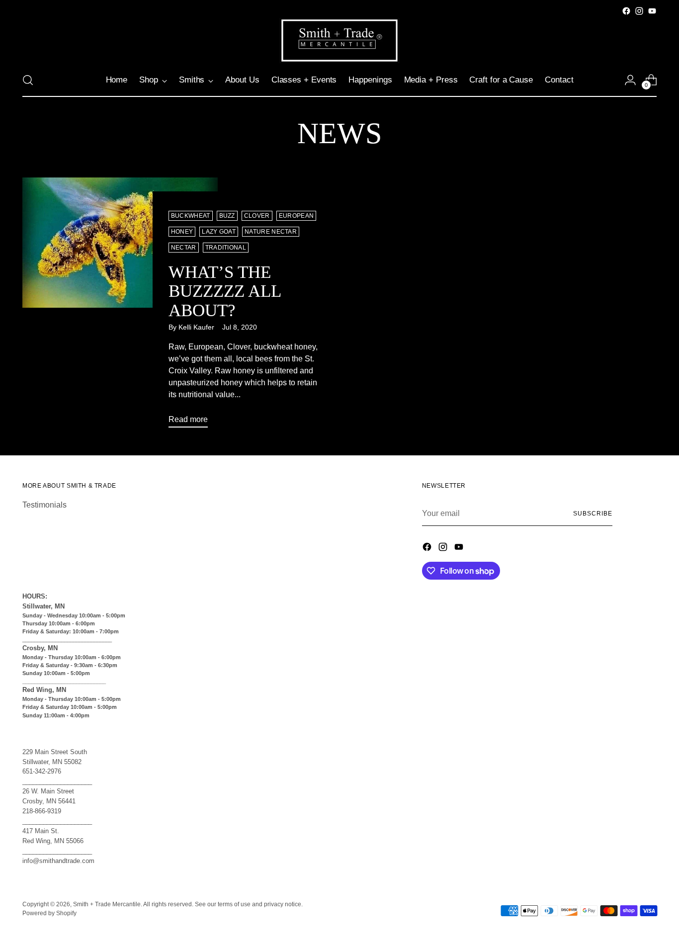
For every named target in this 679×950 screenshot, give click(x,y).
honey (182, 231)
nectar (183, 247)
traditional (225, 247)
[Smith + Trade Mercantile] (339, 40)
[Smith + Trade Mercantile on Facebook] (626, 10)
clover (257, 215)
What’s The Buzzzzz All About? (225, 291)
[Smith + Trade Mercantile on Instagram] (639, 10)
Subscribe (592, 513)
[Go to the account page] (630, 80)
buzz (227, 215)
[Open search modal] (28, 80)
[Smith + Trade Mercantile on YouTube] (652, 10)
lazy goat (219, 231)
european (296, 215)
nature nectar (271, 231)
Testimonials (44, 505)
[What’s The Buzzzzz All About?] (119, 306)
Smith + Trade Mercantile (107, 904)
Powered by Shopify (49, 913)
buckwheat (190, 215)
